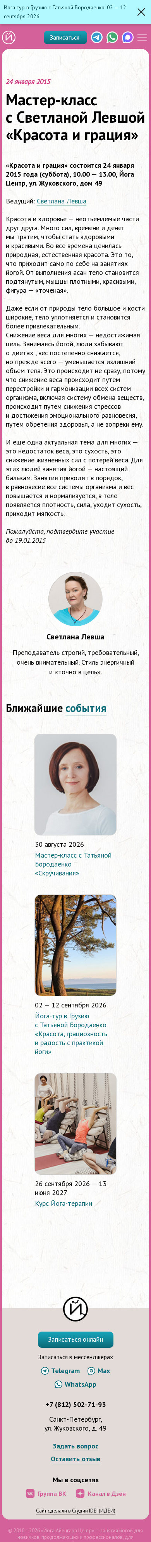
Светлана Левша (61, 200)
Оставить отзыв (75, 1459)
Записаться (65, 37)
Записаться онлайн (75, 1339)
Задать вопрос (75, 1446)
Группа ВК (52, 1493)
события (85, 708)
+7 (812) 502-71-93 (76, 1404)
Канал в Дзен (107, 1493)
